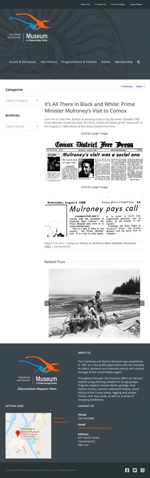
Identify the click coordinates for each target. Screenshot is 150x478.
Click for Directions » (61, 420)
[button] (138, 61)
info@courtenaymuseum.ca (95, 428)
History (84, 243)
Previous (127, 86)
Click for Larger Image (94, 133)
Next (139, 86)
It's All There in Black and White (105, 243)
